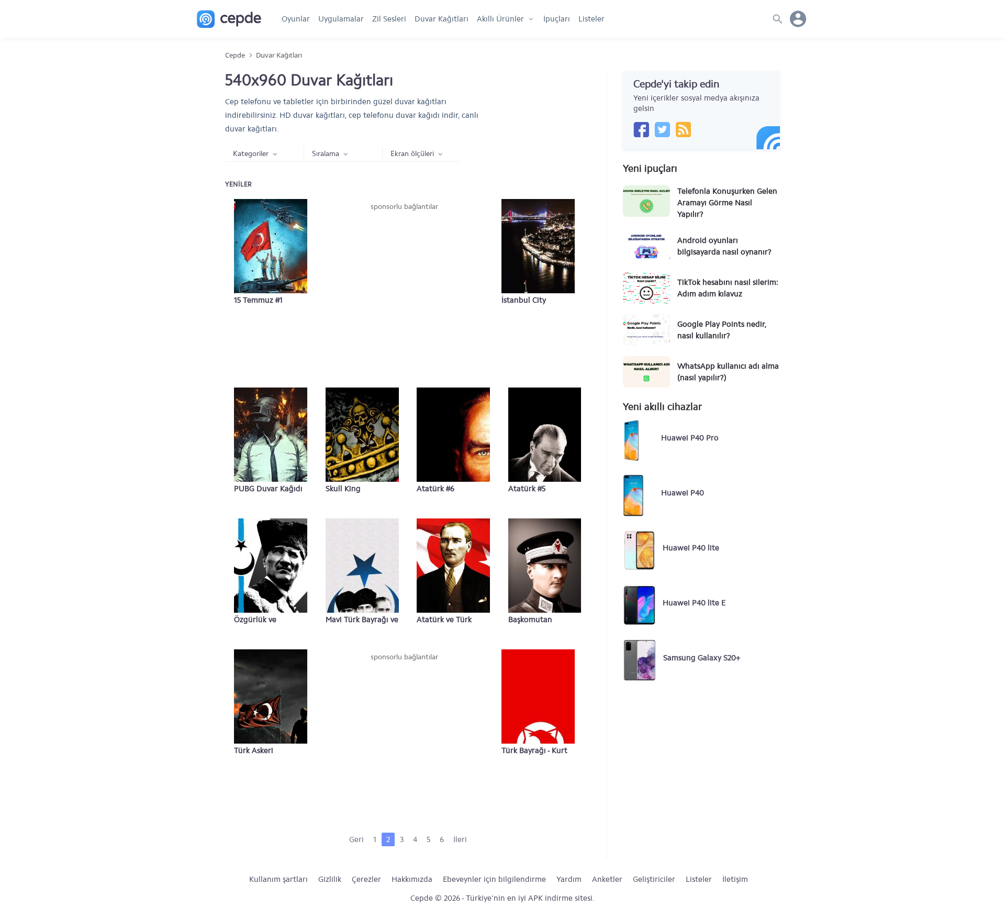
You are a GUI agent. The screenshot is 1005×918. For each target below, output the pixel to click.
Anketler (607, 879)
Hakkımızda (412, 879)
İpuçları (556, 19)
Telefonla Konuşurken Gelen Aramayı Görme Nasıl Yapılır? (727, 202)
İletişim (735, 879)
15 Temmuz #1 (258, 300)
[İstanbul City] (538, 246)
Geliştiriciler (654, 879)
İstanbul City (523, 300)
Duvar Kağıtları (441, 19)
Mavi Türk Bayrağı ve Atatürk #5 (362, 620)
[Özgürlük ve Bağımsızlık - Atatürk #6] (270, 565)
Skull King (343, 488)
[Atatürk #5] (545, 435)
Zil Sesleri (389, 19)
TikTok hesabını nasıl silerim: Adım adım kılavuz (727, 288)
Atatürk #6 (435, 488)
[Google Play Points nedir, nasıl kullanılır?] (646, 330)
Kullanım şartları (278, 879)
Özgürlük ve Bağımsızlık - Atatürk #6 (270, 620)
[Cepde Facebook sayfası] (641, 129)
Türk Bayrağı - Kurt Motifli (534, 751)
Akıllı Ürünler (500, 19)
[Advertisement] (404, 290)
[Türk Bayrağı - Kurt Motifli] (538, 696)
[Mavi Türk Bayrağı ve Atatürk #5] (362, 565)
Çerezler (366, 879)
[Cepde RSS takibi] (683, 129)
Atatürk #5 (526, 488)
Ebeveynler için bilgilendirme (494, 879)
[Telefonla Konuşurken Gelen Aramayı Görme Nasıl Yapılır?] (646, 201)
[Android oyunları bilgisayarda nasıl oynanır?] (646, 246)
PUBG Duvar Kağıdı (268, 488)
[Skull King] (362, 435)
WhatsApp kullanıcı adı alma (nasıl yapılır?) (728, 371)
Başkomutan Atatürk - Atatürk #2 (543, 620)
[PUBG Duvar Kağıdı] (270, 435)
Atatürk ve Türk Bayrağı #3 (444, 620)
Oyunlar (296, 19)
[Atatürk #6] (453, 435)
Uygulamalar (341, 19)
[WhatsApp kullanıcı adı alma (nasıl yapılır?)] (646, 372)
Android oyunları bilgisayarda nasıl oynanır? (724, 246)
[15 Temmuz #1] (270, 246)
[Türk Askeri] (270, 696)
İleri (460, 839)
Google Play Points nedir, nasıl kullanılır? (721, 329)
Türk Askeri (253, 750)
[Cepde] (229, 19)
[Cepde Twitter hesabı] (662, 129)
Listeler (591, 19)
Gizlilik (329, 879)
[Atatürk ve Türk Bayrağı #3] (453, 565)
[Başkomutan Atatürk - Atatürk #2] (545, 565)
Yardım (569, 879)
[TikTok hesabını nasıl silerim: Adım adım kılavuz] (646, 288)
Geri (356, 839)
